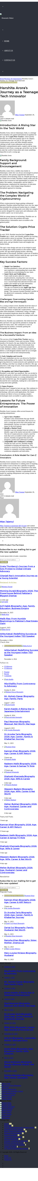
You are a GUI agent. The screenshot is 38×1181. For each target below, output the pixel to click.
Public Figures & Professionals (14, 1131)
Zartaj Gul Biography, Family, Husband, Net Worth (19, 928)
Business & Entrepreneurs (13, 79)
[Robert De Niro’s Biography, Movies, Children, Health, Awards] (11, 1091)
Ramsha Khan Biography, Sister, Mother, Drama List (20, 941)
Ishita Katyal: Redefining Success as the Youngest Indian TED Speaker (18, 635)
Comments (7, 676)
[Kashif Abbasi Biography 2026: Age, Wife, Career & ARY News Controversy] (5, 1112)
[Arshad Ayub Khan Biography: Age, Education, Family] (7, 1095)
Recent (6, 674)
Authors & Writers (10, 1146)
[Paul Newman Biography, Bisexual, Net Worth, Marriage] (13, 717)
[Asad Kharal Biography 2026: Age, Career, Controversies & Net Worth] (5, 1116)
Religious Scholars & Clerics (13, 1143)
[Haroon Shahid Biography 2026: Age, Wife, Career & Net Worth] (6, 1097)
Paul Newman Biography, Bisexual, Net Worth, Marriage (19, 722)
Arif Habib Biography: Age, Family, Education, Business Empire (17, 607)
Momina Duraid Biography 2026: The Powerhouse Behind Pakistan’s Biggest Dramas (19, 593)
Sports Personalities (10, 1135)
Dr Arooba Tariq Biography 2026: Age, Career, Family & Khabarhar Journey (18, 736)
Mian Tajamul (19, 115)
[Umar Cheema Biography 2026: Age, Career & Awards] (5, 1114)
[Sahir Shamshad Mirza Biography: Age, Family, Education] (8, 1093)
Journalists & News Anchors (13, 1129)
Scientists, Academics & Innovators (16, 1141)
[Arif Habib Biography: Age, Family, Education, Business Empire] (4, 602)
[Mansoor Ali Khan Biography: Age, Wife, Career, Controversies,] (10, 1085)
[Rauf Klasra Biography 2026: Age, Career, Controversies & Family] (5, 1118)
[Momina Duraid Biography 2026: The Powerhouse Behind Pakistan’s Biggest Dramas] (6, 587)
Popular (6, 672)
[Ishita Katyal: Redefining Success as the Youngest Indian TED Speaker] (5, 629)
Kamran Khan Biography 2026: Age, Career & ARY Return (20, 752)
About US (8, 50)
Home (6, 41)
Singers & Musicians (11, 1139)
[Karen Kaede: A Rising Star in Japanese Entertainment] (9, 705)
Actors (6, 1124)
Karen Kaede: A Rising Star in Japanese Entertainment (19, 710)
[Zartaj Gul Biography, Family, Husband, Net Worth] (14, 923)
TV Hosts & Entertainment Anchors (16, 1148)
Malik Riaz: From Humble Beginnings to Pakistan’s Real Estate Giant (19, 621)
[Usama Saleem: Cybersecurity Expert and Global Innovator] (6, 1099)
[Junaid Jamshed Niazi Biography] (8, 1089)
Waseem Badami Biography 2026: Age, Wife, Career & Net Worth (19, 791)
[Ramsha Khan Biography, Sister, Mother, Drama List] (13, 936)
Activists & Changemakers (13, 1137)
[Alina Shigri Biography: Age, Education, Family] (4, 1087)
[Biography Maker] (7, 18)
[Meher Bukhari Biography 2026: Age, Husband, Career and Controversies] (10, 800)
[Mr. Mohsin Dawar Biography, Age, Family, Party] (13, 692)
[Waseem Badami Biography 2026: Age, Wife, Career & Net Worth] (10, 785)
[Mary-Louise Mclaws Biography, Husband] (12, 949)
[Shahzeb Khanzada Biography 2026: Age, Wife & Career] (11, 772)
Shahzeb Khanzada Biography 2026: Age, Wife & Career (19, 777)
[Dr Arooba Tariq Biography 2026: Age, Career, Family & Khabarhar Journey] (12, 730)
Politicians (7, 1126)
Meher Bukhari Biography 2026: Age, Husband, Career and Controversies (20, 806)
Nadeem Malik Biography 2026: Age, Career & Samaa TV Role (20, 764)
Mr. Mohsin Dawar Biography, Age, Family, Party (19, 697)
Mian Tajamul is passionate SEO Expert (13, 526)
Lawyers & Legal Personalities (14, 1145)
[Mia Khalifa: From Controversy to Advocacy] (8, 679)
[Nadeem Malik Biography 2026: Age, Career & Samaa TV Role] (10, 759)
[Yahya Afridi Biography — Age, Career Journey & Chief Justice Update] (5, 1084)
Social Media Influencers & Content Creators (19, 1127)
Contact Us (9, 60)
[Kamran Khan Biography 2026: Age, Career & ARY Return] (9, 747)
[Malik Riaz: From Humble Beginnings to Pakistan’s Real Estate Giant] (4, 614)
